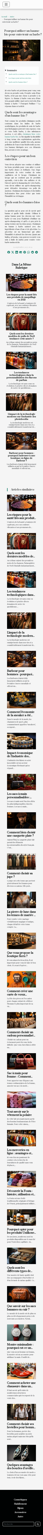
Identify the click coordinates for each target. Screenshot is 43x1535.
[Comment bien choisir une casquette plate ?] (21, 820)
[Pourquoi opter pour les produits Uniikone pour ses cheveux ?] (21, 1217)
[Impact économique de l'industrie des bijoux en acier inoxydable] (21, 741)
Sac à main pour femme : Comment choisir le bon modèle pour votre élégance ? (21, 1078)
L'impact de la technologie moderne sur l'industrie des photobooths (21, 417)
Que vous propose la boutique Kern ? (20, 954)
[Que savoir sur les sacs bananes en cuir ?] (21, 1294)
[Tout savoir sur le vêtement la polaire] (21, 1099)
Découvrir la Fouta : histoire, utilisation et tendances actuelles (20, 1194)
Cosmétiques (20, 1499)
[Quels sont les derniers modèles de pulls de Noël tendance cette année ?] (21, 321)
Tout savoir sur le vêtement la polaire (19, 1113)
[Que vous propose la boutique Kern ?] (21, 940)
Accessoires (20, 1512)
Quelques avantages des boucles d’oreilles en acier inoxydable (20, 1468)
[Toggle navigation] (6, 4)
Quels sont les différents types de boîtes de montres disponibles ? (19, 1273)
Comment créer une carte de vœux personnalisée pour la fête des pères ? (21, 996)
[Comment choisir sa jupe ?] (21, 861)
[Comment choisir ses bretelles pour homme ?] (21, 1412)
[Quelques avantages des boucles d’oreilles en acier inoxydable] (21, 1453)
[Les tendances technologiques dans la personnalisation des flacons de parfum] (21, 360)
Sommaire (12, 70)
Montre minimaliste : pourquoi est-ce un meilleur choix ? (20, 1348)
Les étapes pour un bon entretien (20, 78)
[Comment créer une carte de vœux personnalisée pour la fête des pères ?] (21, 979)
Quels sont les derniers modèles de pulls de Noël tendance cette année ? (21, 336)
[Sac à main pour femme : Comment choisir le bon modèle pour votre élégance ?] (21, 1061)
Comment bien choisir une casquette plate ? (21, 834)
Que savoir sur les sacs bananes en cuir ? (21, 1307)
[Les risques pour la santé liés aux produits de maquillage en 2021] (21, 282)
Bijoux (20, 1508)
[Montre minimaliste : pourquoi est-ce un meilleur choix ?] (21, 1332)
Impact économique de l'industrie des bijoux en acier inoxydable (20, 758)
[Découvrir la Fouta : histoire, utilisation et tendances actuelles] (21, 1179)
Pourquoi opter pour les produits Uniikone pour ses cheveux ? (20, 1233)
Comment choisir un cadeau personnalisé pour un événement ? (20, 1035)
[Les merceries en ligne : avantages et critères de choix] (21, 1138)
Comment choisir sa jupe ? (20, 875)
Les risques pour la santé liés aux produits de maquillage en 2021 (21, 297)
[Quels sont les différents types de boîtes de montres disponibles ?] (21, 1255)
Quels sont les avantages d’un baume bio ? (23, 74)
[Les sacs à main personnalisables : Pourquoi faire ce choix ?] (21, 782)
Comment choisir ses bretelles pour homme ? (21, 1427)
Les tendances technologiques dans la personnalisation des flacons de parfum (22, 376)
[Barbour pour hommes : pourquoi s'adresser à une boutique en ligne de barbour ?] (21, 441)
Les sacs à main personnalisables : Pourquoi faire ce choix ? (18, 799)
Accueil (4, 16)
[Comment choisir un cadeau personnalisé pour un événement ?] (21, 1020)
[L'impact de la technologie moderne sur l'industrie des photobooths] (21, 402)
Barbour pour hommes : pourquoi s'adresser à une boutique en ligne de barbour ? (21, 457)
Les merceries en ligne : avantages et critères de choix (19, 1153)
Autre (12, 16)
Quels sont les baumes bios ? (18, 82)
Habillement (20, 1504)
